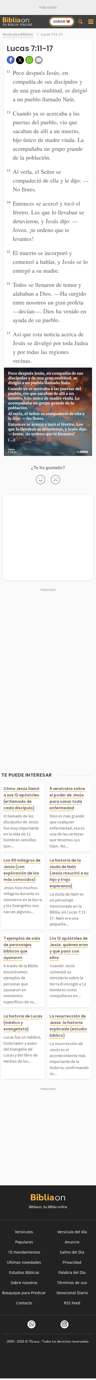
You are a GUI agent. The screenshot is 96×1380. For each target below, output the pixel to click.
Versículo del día (72, 1231)
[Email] (39, 60)
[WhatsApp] (31, 1324)
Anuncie (72, 1241)
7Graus (34, 1341)
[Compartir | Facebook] (11, 60)
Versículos (24, 1231)
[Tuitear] (20, 60)
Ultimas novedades (24, 1262)
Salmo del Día (72, 1252)
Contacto (24, 1302)
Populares (24, 1241)
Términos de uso (72, 1282)
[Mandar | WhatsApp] (29, 60)
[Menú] (90, 21)
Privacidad (72, 1262)
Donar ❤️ (61, 22)
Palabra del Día (72, 1272)
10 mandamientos (24, 1252)
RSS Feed (72, 1302)
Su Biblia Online (18, 24)
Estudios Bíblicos (24, 1272)
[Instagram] (65, 1324)
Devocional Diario (72, 1292)
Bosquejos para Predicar (24, 1292)
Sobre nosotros (24, 1282)
